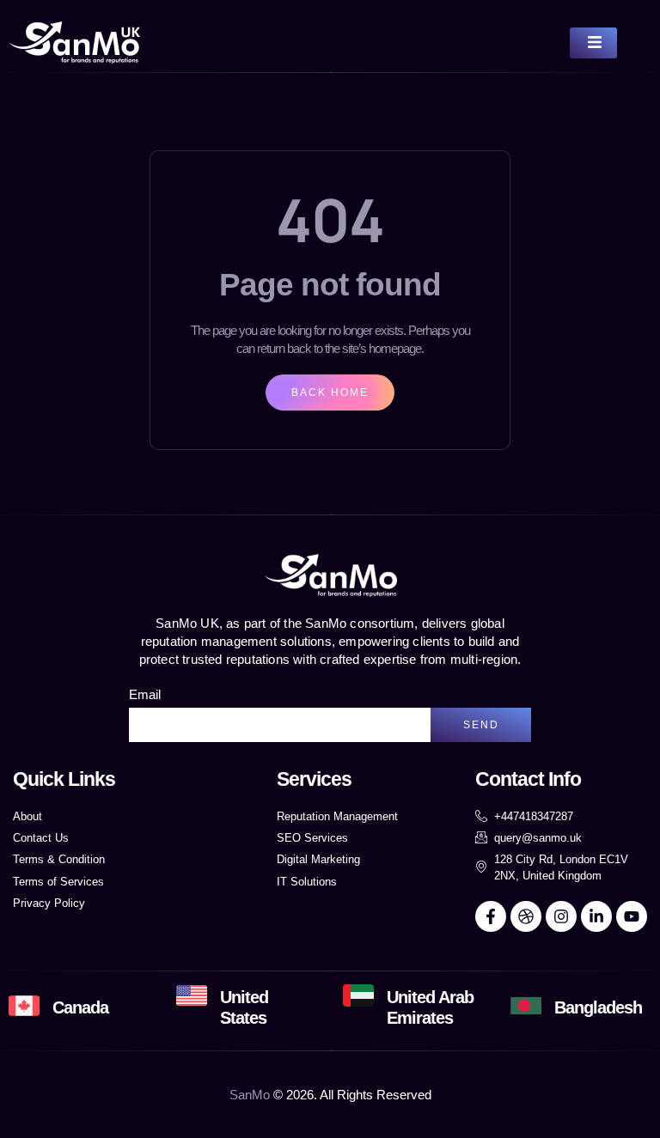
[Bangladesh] (525, 1005)
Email (145, 694)
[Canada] (24, 1005)
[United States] (191, 995)
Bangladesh (598, 1007)
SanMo (249, 1094)
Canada (80, 1007)
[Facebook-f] (490, 916)
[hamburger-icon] (593, 42)
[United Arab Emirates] (358, 995)
